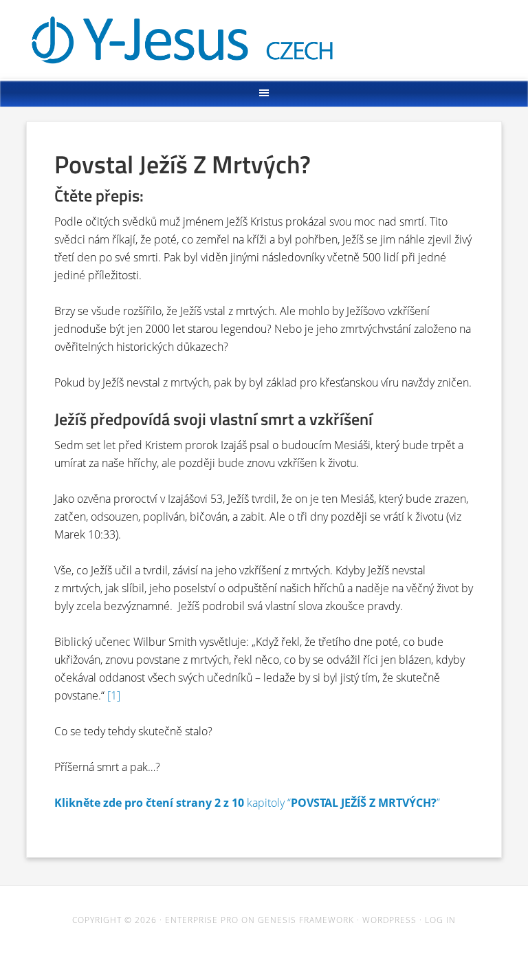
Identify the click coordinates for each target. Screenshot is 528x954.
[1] (113, 695)
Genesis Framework (306, 920)
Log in (440, 920)
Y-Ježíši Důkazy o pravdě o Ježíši (265, 36)
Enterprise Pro (202, 920)
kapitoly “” (247, 802)
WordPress (389, 920)
